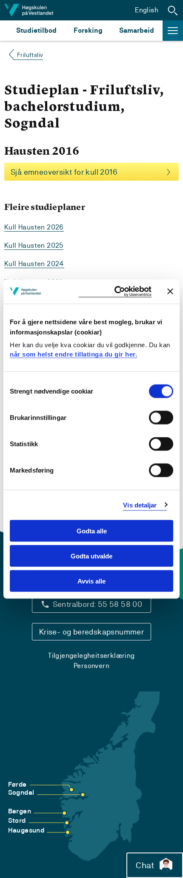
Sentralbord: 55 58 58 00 (98, 604)
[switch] (161, 418)
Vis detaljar (140, 504)
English (146, 10)
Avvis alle (91, 580)
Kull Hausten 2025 (33, 245)
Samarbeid (136, 30)
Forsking (88, 30)
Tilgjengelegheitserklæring (91, 655)
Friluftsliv (30, 54)
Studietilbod (36, 30)
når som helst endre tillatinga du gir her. (73, 353)
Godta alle (92, 531)
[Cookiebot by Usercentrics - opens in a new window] (115, 291)
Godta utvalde (91, 555)
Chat (145, 865)
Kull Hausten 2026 (34, 227)
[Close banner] (170, 292)
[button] (173, 10)
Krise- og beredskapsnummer (91, 631)
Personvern (91, 666)
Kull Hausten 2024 (34, 264)
